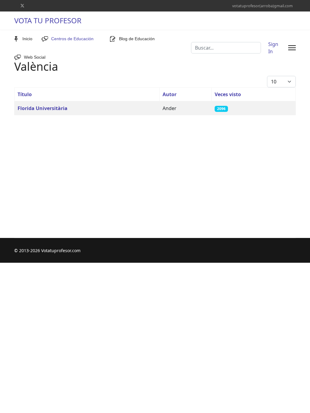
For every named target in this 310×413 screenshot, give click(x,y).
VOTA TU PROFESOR (47, 20)
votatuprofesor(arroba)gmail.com (262, 5)
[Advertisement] (155, 162)
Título (25, 94)
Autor (169, 94)
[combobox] (226, 48)
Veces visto (228, 94)
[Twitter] (22, 5)
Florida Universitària (43, 108)
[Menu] (292, 48)
